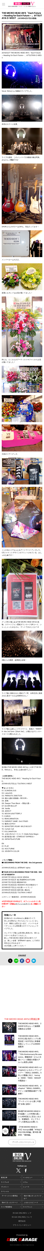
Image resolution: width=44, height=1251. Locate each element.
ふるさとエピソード (31, 1202)
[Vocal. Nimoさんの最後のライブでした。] (22, 87)
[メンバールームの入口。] (22, 256)
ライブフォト (28, 1207)
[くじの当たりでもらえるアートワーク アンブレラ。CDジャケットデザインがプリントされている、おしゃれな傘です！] (22, 546)
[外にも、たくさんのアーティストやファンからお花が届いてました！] (22, 356)
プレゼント (5, 1187)
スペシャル (5, 1191)
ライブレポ (5, 1182)
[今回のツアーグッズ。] (22, 450)
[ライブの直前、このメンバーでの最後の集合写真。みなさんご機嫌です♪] (22, 153)
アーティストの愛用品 (10, 1196)
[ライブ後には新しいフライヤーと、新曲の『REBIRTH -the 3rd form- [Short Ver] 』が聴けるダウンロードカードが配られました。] (22, 725)
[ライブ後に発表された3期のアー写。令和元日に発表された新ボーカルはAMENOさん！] (22, 689)
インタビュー (28, 1177)
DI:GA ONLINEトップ (22, 1213)
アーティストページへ (22, 1142)
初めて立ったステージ (10, 1202)
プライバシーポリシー (22, 1225)
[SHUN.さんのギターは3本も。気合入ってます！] (22, 223)
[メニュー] (3, 4)
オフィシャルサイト (23, 904)
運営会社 (22, 1221)
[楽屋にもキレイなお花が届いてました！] (22, 289)
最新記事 (4, 1177)
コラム (25, 1182)
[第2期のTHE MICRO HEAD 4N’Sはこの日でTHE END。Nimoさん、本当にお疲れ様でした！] (22, 763)
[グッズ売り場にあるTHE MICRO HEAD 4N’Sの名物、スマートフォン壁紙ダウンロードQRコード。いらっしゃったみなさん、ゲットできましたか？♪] (22, 618)
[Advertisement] (22, 990)
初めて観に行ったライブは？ (32, 1197)
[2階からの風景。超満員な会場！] (22, 656)
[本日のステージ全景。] (22, 120)
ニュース (26, 1187)
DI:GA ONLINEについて (22, 1217)
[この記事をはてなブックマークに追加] (34, 962)
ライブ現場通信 (6, 1207)
